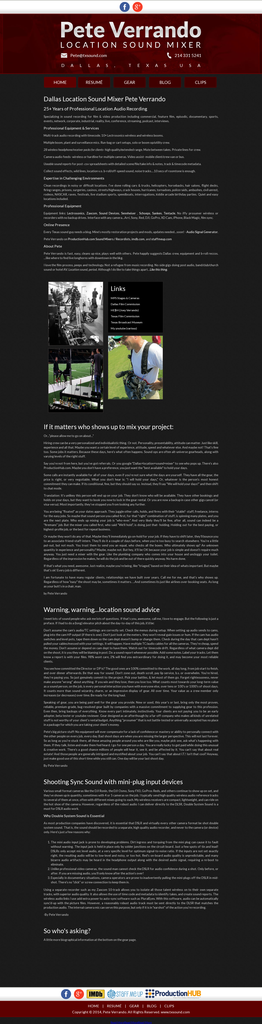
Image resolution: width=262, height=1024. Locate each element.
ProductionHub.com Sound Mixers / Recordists (99, 239)
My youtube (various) (124, 328)
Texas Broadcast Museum (126, 322)
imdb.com (138, 239)
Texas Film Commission (125, 316)
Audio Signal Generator (202, 232)
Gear (129, 82)
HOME (93, 1006)
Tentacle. (170, 213)
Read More (117, 1022)
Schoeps (144, 213)
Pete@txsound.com (88, 55)
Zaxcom (91, 213)
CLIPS (169, 1006)
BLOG (151, 1006)
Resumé (94, 82)
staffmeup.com (161, 239)
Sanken (157, 213)
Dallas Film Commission (125, 304)
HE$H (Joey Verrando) (125, 310)
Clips (200, 82)
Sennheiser (128, 213)
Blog (165, 82)
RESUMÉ (114, 1006)
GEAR (134, 1006)
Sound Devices (109, 213)
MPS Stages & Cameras (125, 298)
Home (60, 82)
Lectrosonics (75, 213)
